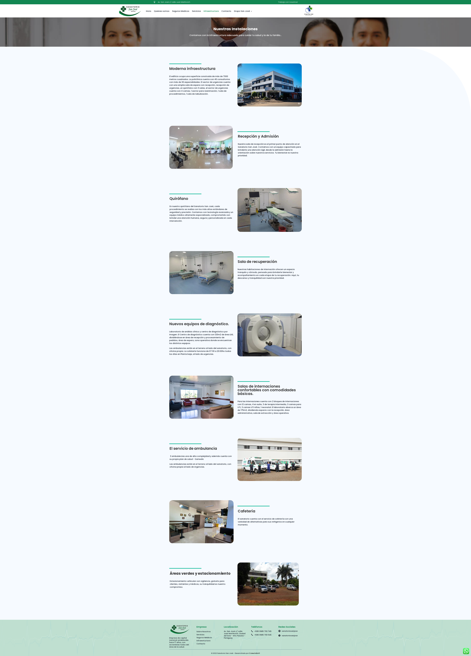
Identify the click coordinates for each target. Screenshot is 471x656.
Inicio (148, 11)
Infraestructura (211, 11)
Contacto (226, 11)
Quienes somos (161, 11)
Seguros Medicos (180, 11)
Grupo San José (242, 11)
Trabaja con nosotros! (288, 2)
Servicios (196, 11)
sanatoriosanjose (290, 631)
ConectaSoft (254, 653)
